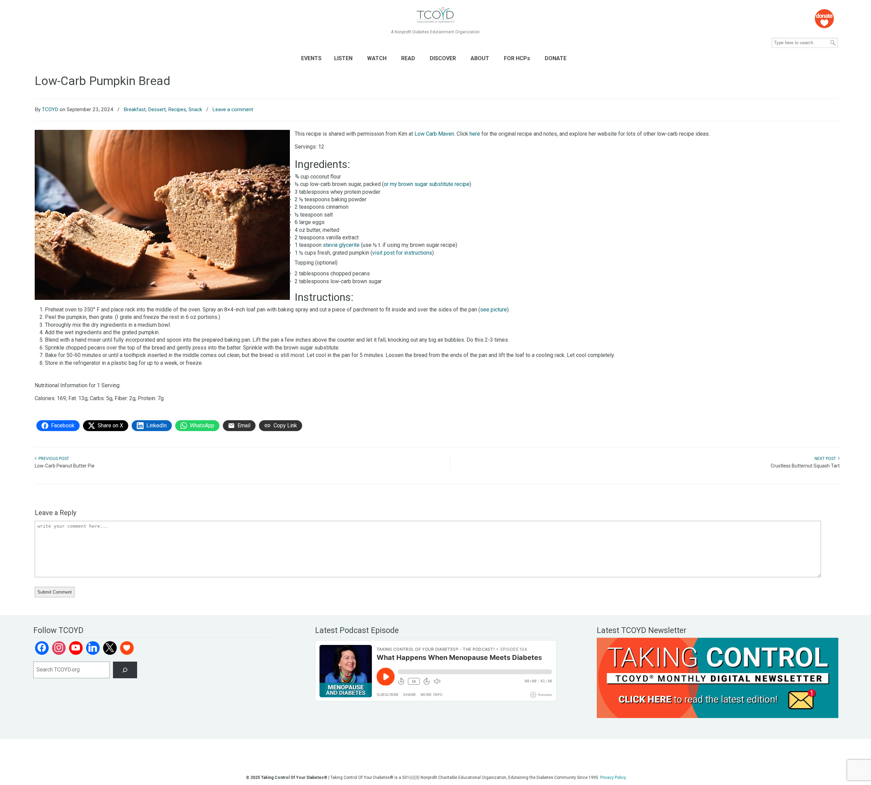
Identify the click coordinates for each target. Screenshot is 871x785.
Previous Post (52, 458)
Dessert (157, 109)
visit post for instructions (402, 253)
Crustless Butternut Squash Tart (805, 465)
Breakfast (135, 109)
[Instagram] (58, 648)
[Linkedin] (92, 648)
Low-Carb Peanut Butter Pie (65, 465)
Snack (195, 109)
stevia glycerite (341, 245)
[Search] (125, 670)
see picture (493, 309)
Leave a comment (232, 109)
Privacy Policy (613, 777)
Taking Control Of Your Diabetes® (435, 15)
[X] (109, 648)
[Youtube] (75, 648)
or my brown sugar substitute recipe (427, 184)
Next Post (826, 458)
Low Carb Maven (434, 134)
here (475, 134)
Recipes (177, 109)
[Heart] (126, 648)
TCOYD (50, 109)
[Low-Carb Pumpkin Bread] (162, 298)
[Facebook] (41, 648)
